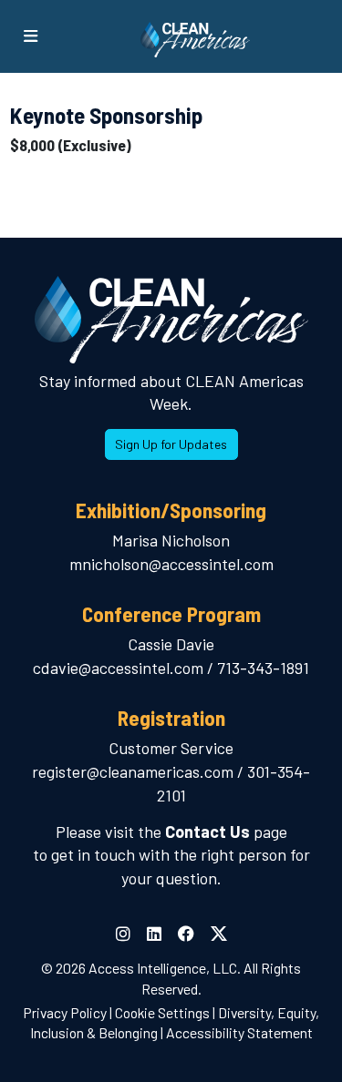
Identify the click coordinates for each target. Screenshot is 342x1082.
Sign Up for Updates (171, 444)
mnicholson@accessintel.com (171, 564)
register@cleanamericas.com (132, 771)
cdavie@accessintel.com (118, 668)
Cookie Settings (162, 1012)
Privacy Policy (65, 1012)
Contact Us (207, 832)
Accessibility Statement (239, 1032)
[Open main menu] (30, 36)
